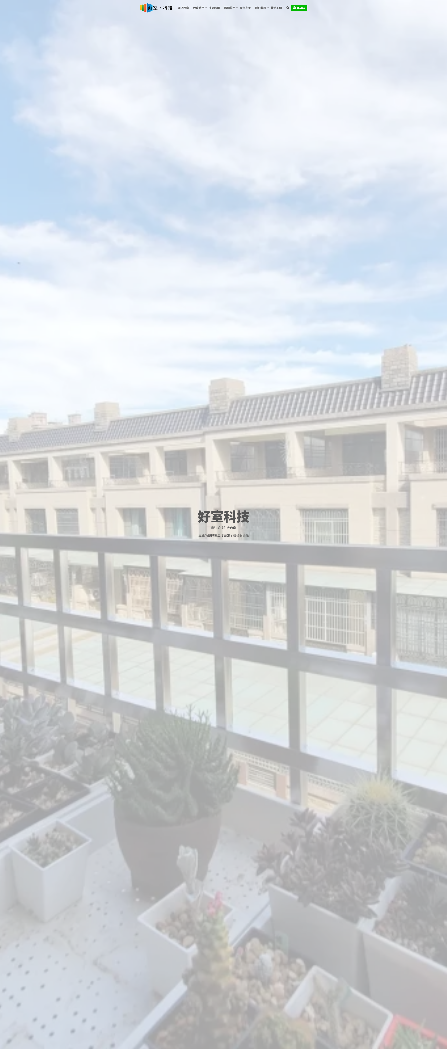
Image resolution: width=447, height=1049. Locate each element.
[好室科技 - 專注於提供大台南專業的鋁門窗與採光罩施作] (156, 8)
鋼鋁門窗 (183, 8)
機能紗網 (214, 8)
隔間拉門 (229, 8)
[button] (287, 7)
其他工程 (276, 8)
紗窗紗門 (198, 8)
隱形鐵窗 (260, 8)
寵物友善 (245, 8)
